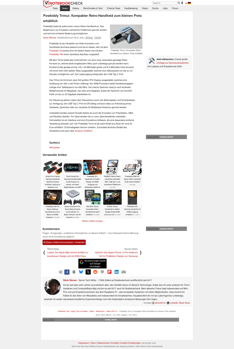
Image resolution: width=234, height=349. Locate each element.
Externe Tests (113, 8)
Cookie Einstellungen (130, 342)
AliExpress (54, 147)
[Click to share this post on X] (88, 272)
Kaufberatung (131, 8)
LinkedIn (173, 302)
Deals (145, 8)
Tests (55, 8)
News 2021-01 (112, 311)
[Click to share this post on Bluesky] (81, 272)
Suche (155, 8)
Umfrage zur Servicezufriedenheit (172, 62)
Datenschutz (103, 342)
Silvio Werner (49, 37)
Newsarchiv (100, 311)
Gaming (89, 37)
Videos (75, 8)
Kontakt (114, 342)
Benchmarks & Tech (93, 8)
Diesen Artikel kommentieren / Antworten (65, 242)
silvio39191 (160, 302)
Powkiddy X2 (55, 50)
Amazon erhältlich (83, 130)
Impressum (83, 342)
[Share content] (60, 272)
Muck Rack (184, 302)
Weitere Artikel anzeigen (92, 221)
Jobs (165, 8)
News (65, 8)
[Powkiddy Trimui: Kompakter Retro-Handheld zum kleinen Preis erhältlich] (126, 37)
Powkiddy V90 (56, 54)
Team (93, 342)
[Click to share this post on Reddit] (95, 272)
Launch (98, 37)
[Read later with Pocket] (102, 272)
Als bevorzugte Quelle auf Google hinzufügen (95, 263)
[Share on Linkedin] (116, 272)
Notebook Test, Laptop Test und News (73, 311)
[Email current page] (123, 272)
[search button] (179, 3)
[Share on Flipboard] (109, 272)
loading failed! (153, 137)
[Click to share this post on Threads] (74, 272)
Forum (175, 8)
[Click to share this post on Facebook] (66, 272)
